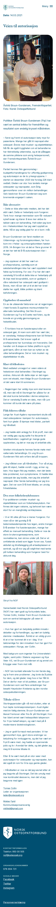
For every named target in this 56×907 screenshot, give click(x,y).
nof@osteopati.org (12, 855)
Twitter (7, 883)
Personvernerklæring (14, 902)
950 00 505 (18, 851)
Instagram (8, 887)
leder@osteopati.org (13, 795)
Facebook (8, 879)
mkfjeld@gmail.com (13, 808)
